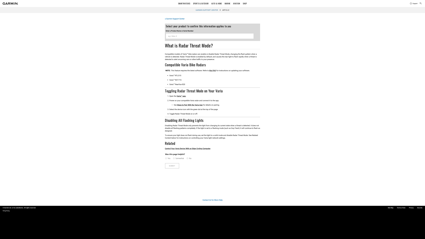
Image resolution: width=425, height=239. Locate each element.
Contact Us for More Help (213, 200)
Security (419, 208)
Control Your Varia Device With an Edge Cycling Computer (188, 148)
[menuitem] (414, 3)
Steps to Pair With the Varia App (190, 105)
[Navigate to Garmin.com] (10, 3)
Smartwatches (184, 3)
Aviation (236, 3)
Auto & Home (216, 3)
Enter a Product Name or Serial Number (179, 31)
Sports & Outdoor (201, 3)
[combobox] (210, 36)
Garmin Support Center (207, 10)
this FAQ (212, 70)
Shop (245, 3)
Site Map (390, 208)
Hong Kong (6, 211)
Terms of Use (401, 208)
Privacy (411, 208)
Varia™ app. (181, 96)
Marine (227, 3)
